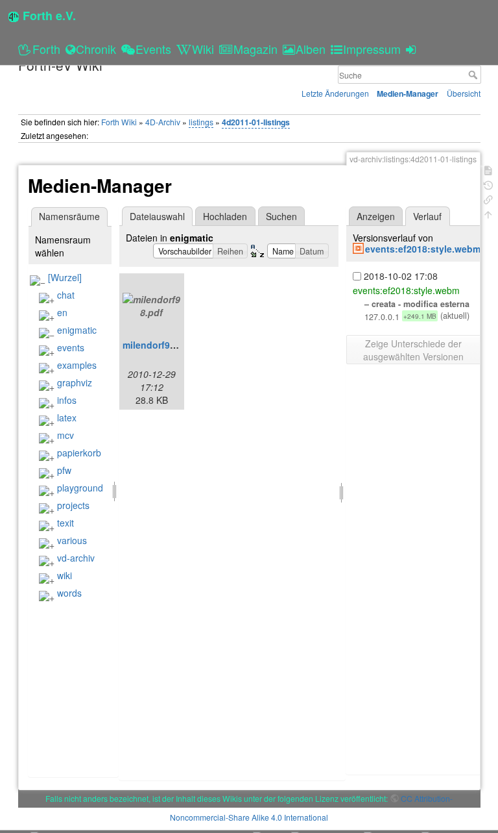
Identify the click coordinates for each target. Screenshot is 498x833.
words (69, 592)
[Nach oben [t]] (488, 213)
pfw (64, 470)
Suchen (281, 216)
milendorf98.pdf (158, 344)
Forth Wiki (119, 121)
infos (67, 399)
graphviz (74, 382)
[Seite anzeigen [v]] (488, 169)
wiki (64, 575)
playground (80, 487)
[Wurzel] (65, 277)
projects (73, 505)
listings (201, 121)
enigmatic (77, 329)
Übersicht (463, 93)
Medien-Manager (407, 93)
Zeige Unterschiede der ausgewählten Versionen (413, 350)
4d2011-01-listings (256, 122)
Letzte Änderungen (335, 93)
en (62, 312)
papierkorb (79, 452)
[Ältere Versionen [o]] (488, 184)
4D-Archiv (162, 121)
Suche (474, 74)
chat (66, 294)
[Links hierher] (488, 198)
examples (77, 364)
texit (65, 522)
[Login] (412, 48)
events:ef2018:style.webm (422, 248)
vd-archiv (76, 557)
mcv (65, 435)
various (72, 540)
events (70, 347)
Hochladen (225, 216)
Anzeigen (376, 216)
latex (67, 417)
